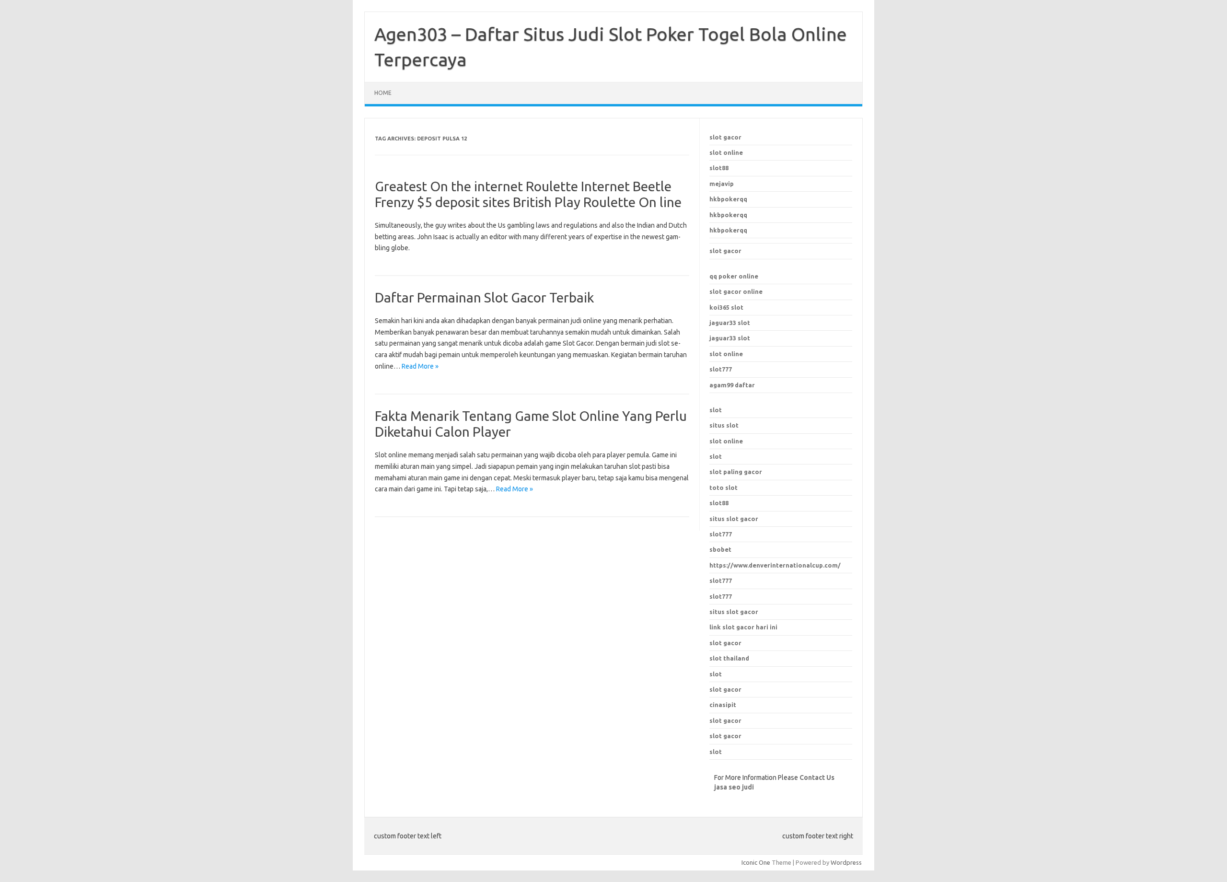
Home (383, 93)
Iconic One (755, 862)
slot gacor (725, 137)
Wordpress (846, 862)
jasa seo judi (734, 787)
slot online (726, 152)
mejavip (721, 183)
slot (715, 409)
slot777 (720, 369)
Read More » (420, 366)
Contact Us (816, 777)
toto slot (723, 487)
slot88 (719, 167)
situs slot (724, 425)
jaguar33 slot (729, 322)
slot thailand (729, 658)
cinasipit (722, 704)
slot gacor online (736, 291)
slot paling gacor (735, 471)
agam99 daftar (732, 385)
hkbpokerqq (728, 199)
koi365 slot (726, 307)
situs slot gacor (733, 611)
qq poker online (733, 276)
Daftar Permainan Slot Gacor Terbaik (484, 297)
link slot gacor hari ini (743, 627)
